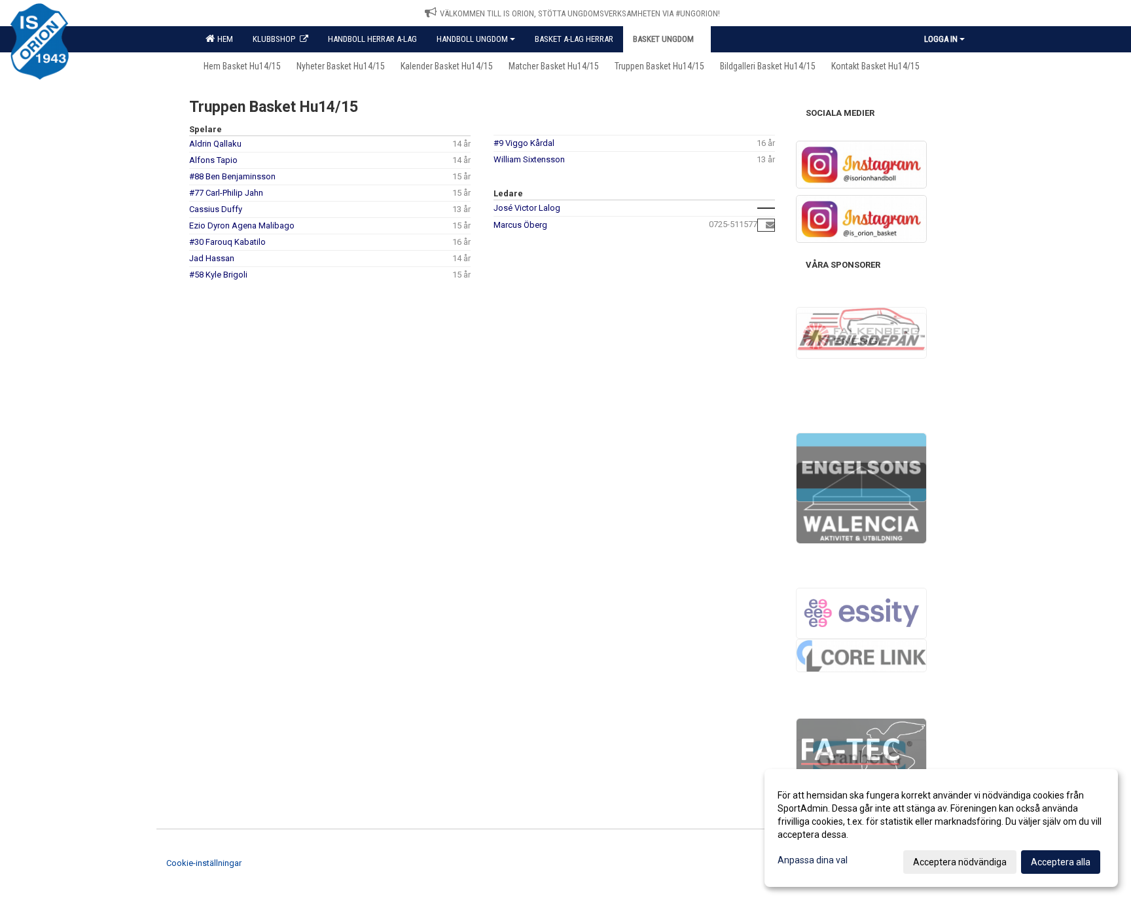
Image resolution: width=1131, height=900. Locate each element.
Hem (223, 39)
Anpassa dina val (813, 860)
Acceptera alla (1060, 862)
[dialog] (941, 828)
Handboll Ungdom (472, 39)
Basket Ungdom (663, 39)
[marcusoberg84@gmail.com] (770, 225)
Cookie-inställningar (204, 863)
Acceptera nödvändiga (960, 862)
